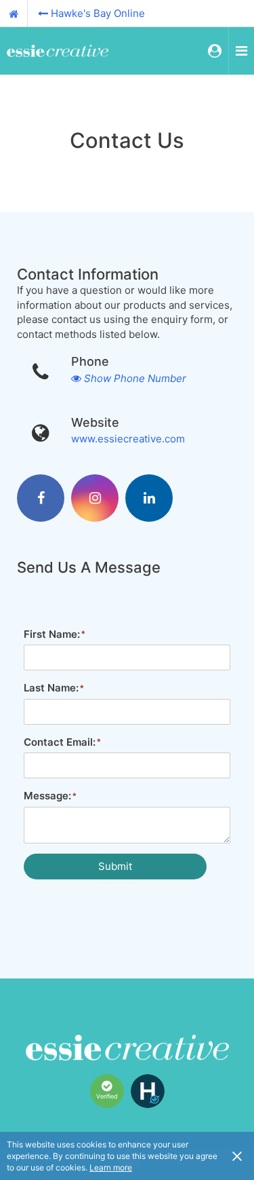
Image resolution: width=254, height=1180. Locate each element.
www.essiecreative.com (128, 438)
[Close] (237, 1155)
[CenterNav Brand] (57, 51)
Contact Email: (60, 742)
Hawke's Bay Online (98, 13)
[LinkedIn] (149, 498)
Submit (115, 866)
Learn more (110, 1167)
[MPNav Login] (214, 51)
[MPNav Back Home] (14, 13)
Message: (47, 795)
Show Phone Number (135, 378)
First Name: (52, 634)
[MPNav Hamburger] (241, 51)
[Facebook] (40, 498)
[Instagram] (95, 498)
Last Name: (51, 687)
